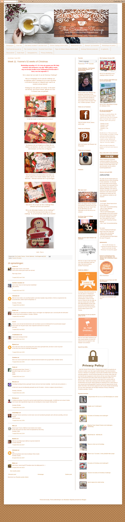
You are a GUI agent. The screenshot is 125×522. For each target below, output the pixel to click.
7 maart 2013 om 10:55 (18, 362)
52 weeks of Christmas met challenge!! (98, 415)
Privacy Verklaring (46, 53)
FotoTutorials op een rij (13, 49)
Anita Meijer (15, 412)
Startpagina (9, 45)
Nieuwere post (12, 474)
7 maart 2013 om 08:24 (18, 316)
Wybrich (14, 344)
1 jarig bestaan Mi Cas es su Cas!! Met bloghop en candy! (103, 396)
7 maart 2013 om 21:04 (18, 433)
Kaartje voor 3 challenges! (94, 406)
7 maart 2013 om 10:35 (18, 352)
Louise (14, 266)
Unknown (14, 295)
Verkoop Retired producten (89, 49)
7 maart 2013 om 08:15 (18, 305)
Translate (91, 63)
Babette (14, 438)
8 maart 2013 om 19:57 (18, 458)
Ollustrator (66, 499)
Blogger (84, 499)
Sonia (13, 367)
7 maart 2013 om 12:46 (18, 393)
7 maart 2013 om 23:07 (18, 445)
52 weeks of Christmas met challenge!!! (98, 463)
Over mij (19, 45)
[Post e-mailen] (49, 256)
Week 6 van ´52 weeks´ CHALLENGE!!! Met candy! (101, 453)
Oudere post (68, 474)
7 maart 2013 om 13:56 (18, 420)
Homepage (41, 474)
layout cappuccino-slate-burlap (96, 482)
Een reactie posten (15, 471)
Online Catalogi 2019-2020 (59, 45)
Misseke (14, 382)
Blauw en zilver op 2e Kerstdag (96, 444)
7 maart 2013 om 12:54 (18, 407)
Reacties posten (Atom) (22, 477)
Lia (13, 321)
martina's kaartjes (17, 282)
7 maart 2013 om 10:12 (18, 339)
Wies (13, 425)
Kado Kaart (20, 53)
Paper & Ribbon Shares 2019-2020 (66, 49)
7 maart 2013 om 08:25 (18, 329)
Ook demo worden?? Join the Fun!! (36, 45)
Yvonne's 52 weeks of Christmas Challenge (99, 472)
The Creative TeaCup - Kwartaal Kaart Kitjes (38, 49)
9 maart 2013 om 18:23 (18, 467)
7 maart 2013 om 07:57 (18, 290)
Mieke (14, 463)
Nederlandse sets (76, 45)
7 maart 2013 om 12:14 (18, 376)
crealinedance (16, 334)
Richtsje (14, 398)
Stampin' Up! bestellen (92, 45)
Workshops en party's (109, 45)
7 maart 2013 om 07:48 (18, 277)
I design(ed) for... (32, 53)
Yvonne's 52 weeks (16, 258)
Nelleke (14, 310)
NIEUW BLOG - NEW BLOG (95, 434)
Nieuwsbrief (10, 53)
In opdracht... (105, 49)
